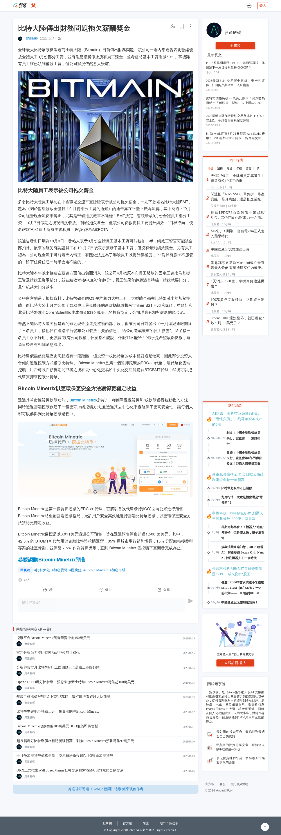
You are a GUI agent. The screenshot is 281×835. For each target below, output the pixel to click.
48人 (27, 580)
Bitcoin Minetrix (82, 400)
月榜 (229, 168)
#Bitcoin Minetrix (95, 570)
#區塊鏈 (75, 570)
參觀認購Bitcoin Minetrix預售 (52, 559)
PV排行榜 (235, 160)
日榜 (210, 168)
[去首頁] (33, 5)
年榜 (239, 168)
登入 (262, 5)
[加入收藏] (182, 26)
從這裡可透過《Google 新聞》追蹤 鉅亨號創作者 (105, 789)
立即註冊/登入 (235, 663)
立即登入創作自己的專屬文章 (235, 654)
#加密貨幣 (60, 570)
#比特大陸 (42, 570)
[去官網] (20, 6)
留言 (248, 168)
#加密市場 (118, 570)
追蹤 (237, 45)
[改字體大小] (173, 26)
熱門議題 (235, 405)
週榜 (220, 168)
